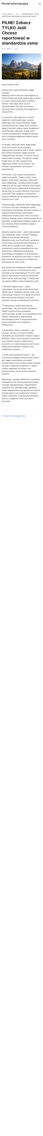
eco (17, 14)
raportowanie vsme (10, 84)
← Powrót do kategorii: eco (14, 416)
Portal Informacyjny (15, 3)
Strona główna (7, 14)
